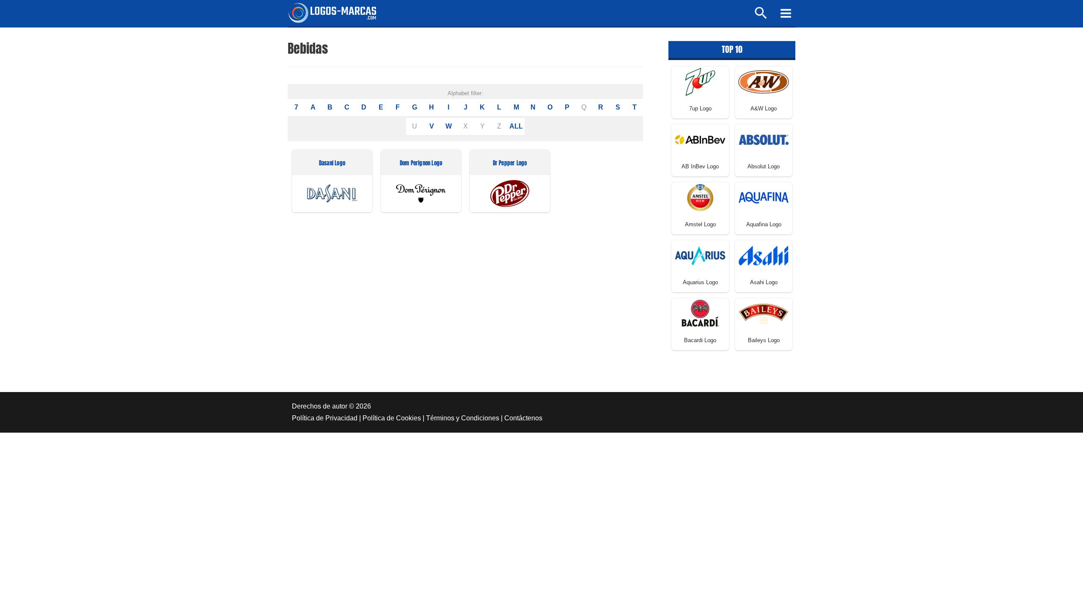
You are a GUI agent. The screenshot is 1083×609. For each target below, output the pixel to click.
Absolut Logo (764, 166)
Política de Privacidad (324, 418)
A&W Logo (763, 108)
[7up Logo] (700, 81)
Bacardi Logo (700, 340)
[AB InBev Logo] (700, 139)
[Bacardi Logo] (700, 313)
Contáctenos (523, 418)
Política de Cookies (392, 418)
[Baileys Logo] (763, 313)
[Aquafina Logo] (763, 197)
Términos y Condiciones (462, 418)
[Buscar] (761, 16)
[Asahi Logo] (763, 255)
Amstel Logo (700, 224)
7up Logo (700, 108)
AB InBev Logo (700, 166)
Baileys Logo (764, 340)
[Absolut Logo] (763, 139)
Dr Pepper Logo (510, 163)
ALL (516, 126)
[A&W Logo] (763, 81)
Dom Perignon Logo (421, 163)
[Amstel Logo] (700, 197)
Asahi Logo (764, 282)
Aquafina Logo (763, 224)
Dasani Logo (332, 163)
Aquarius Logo (700, 282)
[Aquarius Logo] (700, 255)
